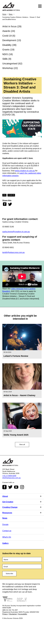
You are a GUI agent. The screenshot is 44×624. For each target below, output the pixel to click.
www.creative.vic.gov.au (25, 171)
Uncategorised (9, 63)
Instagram (22, 487)
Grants (6, 49)
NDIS (5, 54)
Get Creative (7, 502)
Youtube (16, 487)
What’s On (6, 537)
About (5, 496)
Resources (7, 513)
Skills (5, 59)
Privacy (5, 614)
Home (4, 14)
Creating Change (9, 507)
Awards (6, 31)
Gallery (5, 543)
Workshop (7, 68)
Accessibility (22, 614)
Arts (4, 195)
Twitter (10, 487)
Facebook (4, 487)
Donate (5, 524)
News (11, 14)
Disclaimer (13, 614)
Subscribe (9, 573)
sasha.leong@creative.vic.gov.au (16, 232)
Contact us (6, 531)
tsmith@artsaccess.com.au (13, 252)
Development (9, 40)
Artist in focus (9, 26)
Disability (6, 45)
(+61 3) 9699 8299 (9, 476)
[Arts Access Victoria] (11, 6)
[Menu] (40, 6)
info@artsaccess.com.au (11, 478)
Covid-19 (7, 35)
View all (22, 444)
